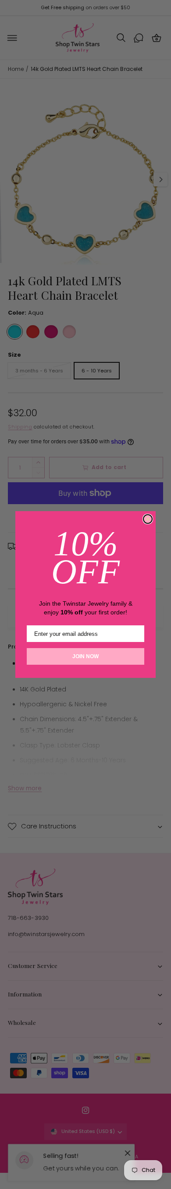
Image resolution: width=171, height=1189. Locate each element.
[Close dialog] (147, 519)
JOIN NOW (85, 656)
